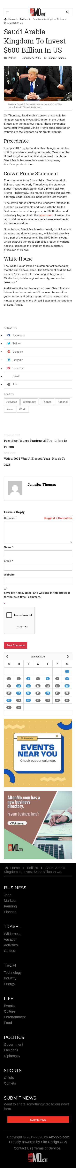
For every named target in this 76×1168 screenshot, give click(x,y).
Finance (47, 401)
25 (28, 700)
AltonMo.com (59, 1137)
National (62, 401)
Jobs (7, 895)
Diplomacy (29, 401)
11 (28, 686)
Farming (10, 906)
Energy (9, 984)
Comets (10, 1083)
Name (7, 547)
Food (8, 1023)
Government (13, 1044)
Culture (9, 1011)
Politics (23, 19)
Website (9, 574)
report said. (46, 215)
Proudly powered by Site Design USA (38, 1142)
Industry (10, 978)
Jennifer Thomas (57, 58)
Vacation (10, 939)
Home (11, 19)
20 (48, 693)
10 (19, 686)
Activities (11, 401)
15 (67, 686)
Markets (10, 901)
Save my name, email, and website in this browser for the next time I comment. (37, 594)
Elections (11, 1050)
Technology (13, 973)
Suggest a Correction (58, 518)
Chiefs (9, 1078)
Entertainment (15, 1017)
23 (9, 700)
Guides (9, 951)
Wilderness (12, 934)
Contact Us (23, 1148)
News (9, 409)
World (22, 409)
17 (19, 693)
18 (28, 693)
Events (9, 1006)
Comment (10, 518)
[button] (12, 401)
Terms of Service (47, 1148)
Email (7, 560)
